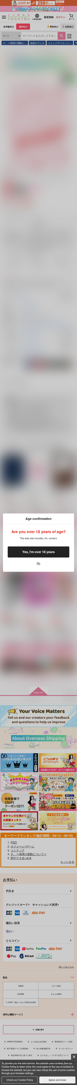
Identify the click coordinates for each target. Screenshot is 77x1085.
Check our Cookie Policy (20, 1079)
